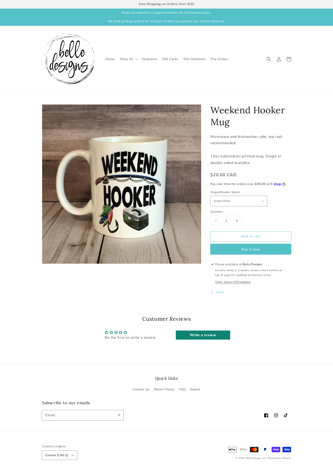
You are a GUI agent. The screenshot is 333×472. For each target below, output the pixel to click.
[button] (269, 59)
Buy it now (250, 249)
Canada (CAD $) (56, 455)
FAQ (182, 389)
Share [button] (220, 292)
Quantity (216, 212)
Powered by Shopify (279, 458)
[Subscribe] (118, 415)
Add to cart (251, 236)
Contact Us (141, 389)
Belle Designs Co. (256, 458)
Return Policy (164, 389)
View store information (233, 282)
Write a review (203, 335)
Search (195, 389)
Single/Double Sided (225, 192)
